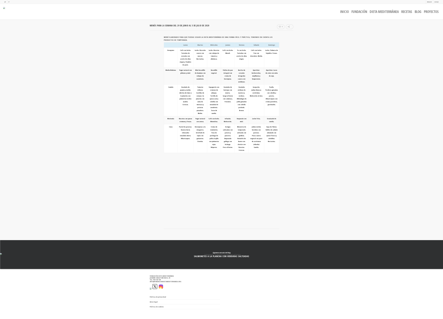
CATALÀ (436, 2)
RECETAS (406, 11)
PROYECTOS (431, 11)
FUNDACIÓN (359, 11)
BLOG (418, 11)
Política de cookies (157, 307)
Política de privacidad (158, 297)
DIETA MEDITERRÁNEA (384, 11)
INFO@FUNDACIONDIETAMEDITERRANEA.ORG (165, 281)
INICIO (344, 11)
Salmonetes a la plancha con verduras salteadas (221, 254)
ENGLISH (429, 2)
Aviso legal (154, 302)
